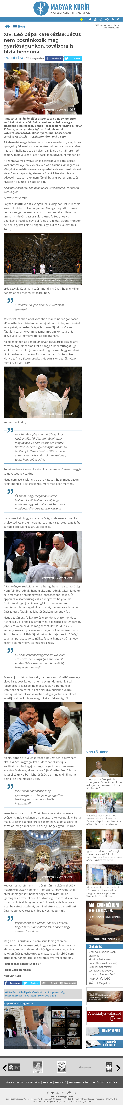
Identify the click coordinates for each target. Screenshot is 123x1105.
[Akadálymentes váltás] (81, 19)
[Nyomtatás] (68, 984)
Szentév (104, 974)
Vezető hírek (97, 752)
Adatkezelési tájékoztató (81, 1101)
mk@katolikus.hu (87, 1099)
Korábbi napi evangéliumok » (108, 938)
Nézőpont (99, 1082)
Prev (4, 1068)
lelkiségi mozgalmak (100, 967)
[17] (43, 113)
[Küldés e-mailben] (50, 984)
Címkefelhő (95, 947)
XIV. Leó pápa (13, 58)
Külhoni (47, 1082)
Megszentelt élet (79, 1082)
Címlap (10, 1082)
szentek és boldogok (100, 970)
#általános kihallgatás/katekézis (25, 992)
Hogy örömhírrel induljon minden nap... (105, 911)
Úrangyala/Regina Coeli (102, 952)
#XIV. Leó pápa (47, 995)
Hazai (19, 1082)
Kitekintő (60, 1082)
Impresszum (37, 1101)
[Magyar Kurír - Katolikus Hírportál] (61, 14)
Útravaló (94, 974)
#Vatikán (30, 995)
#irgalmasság (56, 992)
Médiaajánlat (49, 1101)
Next (118, 1068)
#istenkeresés (13, 995)
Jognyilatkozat (63, 1101)
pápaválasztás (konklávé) (103, 963)
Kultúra (112, 1082)
